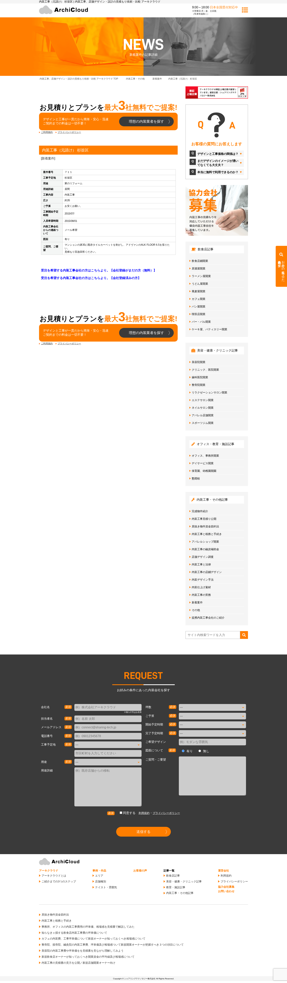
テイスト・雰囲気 (106, 887)
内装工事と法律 (201, 564)
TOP (82, 78)
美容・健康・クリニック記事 (184, 881)
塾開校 (196, 478)
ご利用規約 (47, 132)
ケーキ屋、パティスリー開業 (209, 329)
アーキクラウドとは (54, 875)
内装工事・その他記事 (179, 892)
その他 (196, 610)
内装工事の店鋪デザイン (207, 572)
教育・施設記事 (175, 887)
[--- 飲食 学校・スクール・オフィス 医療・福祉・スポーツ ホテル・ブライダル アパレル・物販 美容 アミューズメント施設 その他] (108, 762)
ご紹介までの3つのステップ (59, 881)
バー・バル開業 (201, 321)
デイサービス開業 (203, 463)
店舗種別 (100, 881)
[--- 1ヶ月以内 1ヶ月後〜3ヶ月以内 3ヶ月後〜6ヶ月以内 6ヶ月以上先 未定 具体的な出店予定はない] (212, 724)
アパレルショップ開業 (205, 541)
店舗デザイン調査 (203, 556)
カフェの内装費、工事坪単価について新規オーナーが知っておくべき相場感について (93, 938)
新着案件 (48, 158)
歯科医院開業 (200, 377)
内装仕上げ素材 (201, 587)
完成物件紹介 (200, 511)
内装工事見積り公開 (204, 518)
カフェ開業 (198, 299)
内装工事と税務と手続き (207, 534)
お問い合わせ (226, 891)
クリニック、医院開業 (205, 369)
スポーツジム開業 (203, 423)
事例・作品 (99, 870)
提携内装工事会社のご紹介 (208, 617)
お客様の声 (140, 870)
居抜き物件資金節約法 (205, 526)
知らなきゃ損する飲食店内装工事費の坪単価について (74, 932)
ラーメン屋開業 (201, 276)
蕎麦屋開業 (198, 291)
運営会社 (223, 870)
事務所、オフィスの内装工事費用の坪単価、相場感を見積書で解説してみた (88, 926)
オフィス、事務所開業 (205, 455)
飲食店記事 (173, 875)
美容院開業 (198, 362)
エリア (99, 875)
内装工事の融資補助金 (205, 549)
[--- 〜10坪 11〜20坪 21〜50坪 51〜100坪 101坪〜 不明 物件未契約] (212, 707)
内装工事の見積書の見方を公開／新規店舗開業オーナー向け (78, 962)
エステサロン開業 (203, 400)
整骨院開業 (198, 384)
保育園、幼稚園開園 (204, 470)
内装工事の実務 (201, 594)
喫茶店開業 (198, 314)
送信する (143, 832)
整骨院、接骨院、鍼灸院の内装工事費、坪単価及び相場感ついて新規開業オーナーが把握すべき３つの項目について (113, 944)
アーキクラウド (48, 870)
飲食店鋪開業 (200, 260)
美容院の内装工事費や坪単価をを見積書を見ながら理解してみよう (83, 950)
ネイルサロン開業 (203, 407)
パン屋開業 (198, 306)
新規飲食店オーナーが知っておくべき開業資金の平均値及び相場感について (88, 956)
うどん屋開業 (200, 283)
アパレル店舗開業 (203, 415)
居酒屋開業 (198, 268)
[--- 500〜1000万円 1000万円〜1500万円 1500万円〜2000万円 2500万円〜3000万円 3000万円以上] (212, 716)
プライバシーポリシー (69, 132)
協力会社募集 (226, 886)
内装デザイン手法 (203, 579)
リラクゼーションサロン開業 (209, 392)
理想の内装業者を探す (146, 121)
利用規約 (144, 813)
